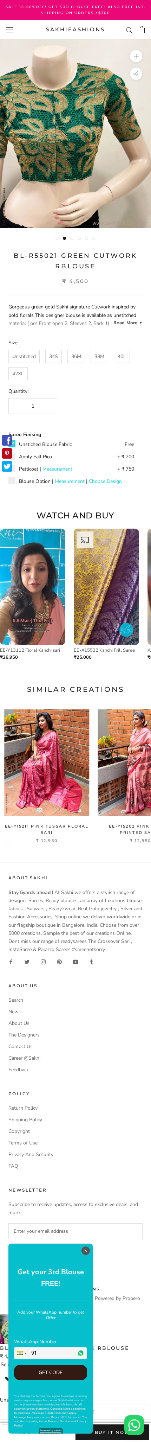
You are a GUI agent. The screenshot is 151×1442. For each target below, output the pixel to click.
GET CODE (51, 1372)
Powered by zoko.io (50, 1430)
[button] (21, 1353)
